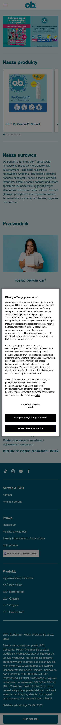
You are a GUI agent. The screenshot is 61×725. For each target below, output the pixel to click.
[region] (30, 362)
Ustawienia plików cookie (30, 405)
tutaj (37, 395)
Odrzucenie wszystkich (30, 428)
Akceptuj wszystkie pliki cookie (30, 418)
